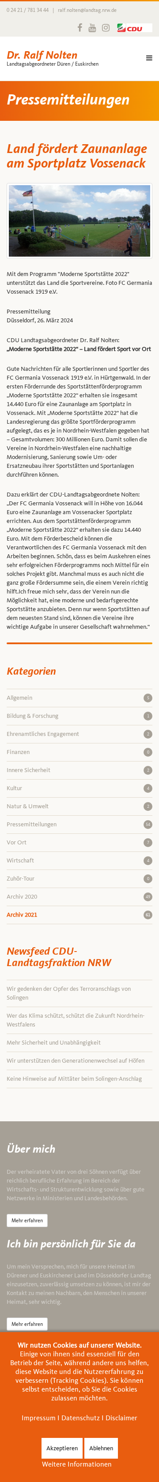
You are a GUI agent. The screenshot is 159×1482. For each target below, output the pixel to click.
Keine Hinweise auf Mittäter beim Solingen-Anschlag (74, 1079)
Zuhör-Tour (78, 878)
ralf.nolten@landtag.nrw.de (87, 10)
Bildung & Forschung (78, 716)
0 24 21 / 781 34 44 (28, 10)
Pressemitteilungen (78, 824)
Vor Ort (78, 842)
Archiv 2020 (78, 896)
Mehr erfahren (27, 1220)
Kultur (78, 788)
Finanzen (78, 752)
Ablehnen (101, 1448)
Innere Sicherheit (78, 770)
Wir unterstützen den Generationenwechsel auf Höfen (75, 1060)
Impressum (39, 1418)
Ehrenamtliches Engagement (78, 734)
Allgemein (78, 698)
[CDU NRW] (132, 28)
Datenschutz (80, 1418)
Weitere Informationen (77, 1464)
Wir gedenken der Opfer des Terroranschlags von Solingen (69, 993)
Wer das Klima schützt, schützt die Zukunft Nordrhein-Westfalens (75, 1020)
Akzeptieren (62, 1448)
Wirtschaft (78, 860)
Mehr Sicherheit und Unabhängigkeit (54, 1042)
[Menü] (149, 59)
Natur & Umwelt (78, 806)
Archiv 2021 (78, 914)
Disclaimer (121, 1418)
